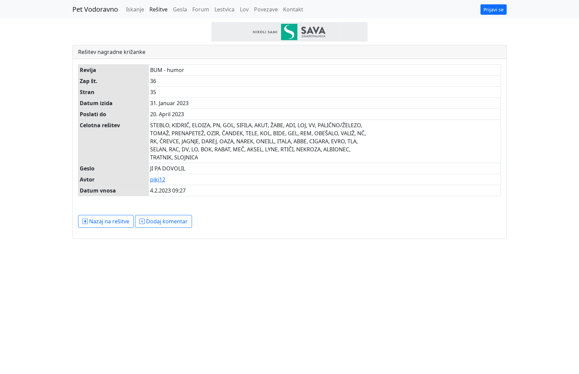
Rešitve (158, 9)
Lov (244, 9)
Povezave (266, 9)
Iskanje (135, 9)
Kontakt (293, 9)
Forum (200, 9)
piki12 (157, 179)
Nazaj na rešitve (108, 221)
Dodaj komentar (166, 221)
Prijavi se (494, 9)
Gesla (180, 9)
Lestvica (224, 9)
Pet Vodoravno (95, 9)
